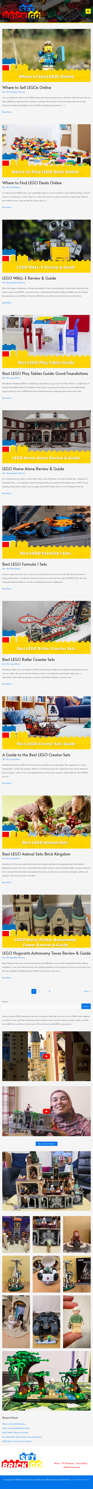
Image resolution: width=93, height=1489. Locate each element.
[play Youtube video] (46, 1056)
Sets (4, 92)
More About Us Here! (46, 1143)
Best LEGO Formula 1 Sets (24, 564)
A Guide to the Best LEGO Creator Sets (36, 754)
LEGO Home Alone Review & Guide (33, 468)
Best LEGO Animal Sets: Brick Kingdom (36, 854)
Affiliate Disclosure (71, 1467)
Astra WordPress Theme (79, 1479)
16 (50, 991)
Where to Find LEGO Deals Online (32, 182)
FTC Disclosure (67, 1463)
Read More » (7, 112)
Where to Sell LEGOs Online (26, 87)
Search (5, 1001)
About (57, 1463)
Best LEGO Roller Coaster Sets (28, 659)
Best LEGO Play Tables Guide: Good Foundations (45, 373)
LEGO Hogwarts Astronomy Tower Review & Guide (46, 953)
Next (87, 991)
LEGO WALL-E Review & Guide (29, 278)
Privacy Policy (81, 1463)
